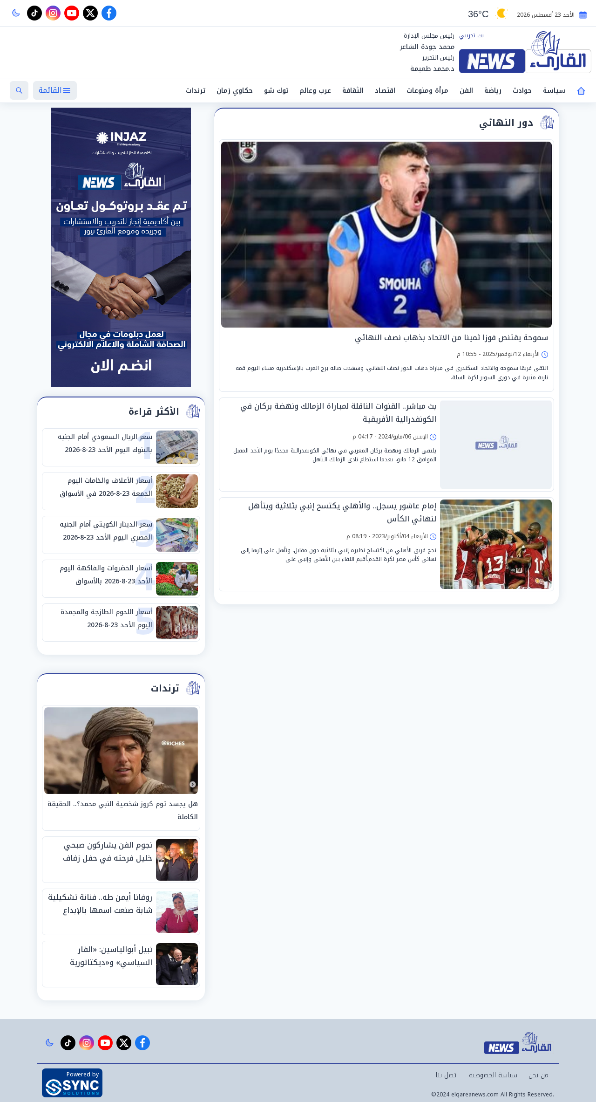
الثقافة (353, 90)
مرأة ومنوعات (427, 90)
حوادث (522, 90)
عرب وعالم (315, 90)
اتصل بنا (447, 1075)
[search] (19, 90)
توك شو (276, 90)
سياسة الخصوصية (493, 1075)
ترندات (195, 90)
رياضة (492, 90)
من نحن (538, 1075)
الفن (466, 90)
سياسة (554, 90)
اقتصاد (385, 90)
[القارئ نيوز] (525, 52)
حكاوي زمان (235, 90)
